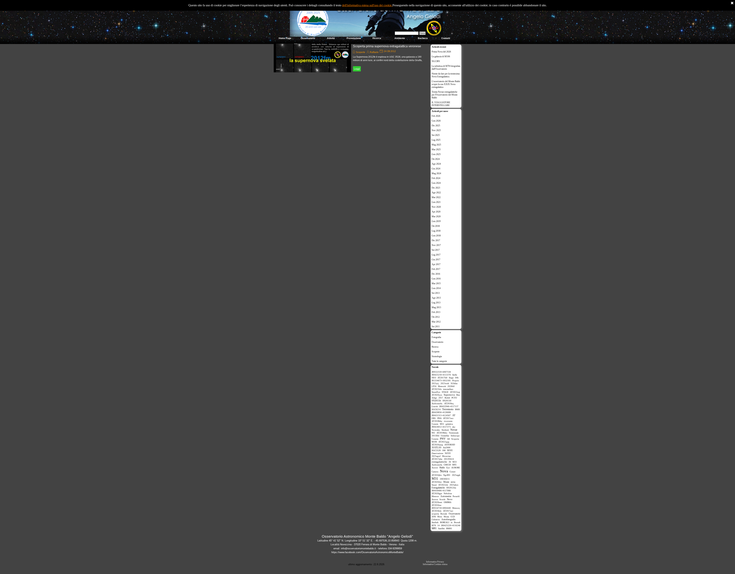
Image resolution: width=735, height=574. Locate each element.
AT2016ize (436, 505)
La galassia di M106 (441, 56)
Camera (435, 471)
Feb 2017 (436, 269)
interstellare (448, 389)
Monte (446, 482)
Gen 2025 (436, 154)
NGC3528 (436, 450)
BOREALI (444, 522)
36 (450, 462)
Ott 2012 (436, 317)
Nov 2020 (436, 207)
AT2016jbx (437, 475)
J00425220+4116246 (450, 525)
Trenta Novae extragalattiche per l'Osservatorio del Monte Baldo (444, 95)
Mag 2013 (436, 307)
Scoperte (360, 52)
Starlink (435, 522)
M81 (434, 528)
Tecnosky (436, 430)
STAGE (445, 392)
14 (438, 525)
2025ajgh (456, 475)
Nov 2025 (436, 130)
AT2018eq (449, 403)
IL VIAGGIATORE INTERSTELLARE (441, 104)
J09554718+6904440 (441, 508)
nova (453, 482)
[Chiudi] (732, 3)
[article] (351, 58)
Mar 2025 (436, 149)
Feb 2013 (436, 312)
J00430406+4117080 (441, 490)
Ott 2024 (436, 159)
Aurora (435, 499)
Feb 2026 (436, 116)
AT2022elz (443, 485)
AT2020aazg (437, 444)
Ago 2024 (436, 163)
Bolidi (447, 398)
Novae (453, 429)
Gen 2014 (436, 288)
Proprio (455, 380)
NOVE (448, 453)
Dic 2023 (436, 187)
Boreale (443, 514)
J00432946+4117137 (448, 406)
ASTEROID (449, 444)
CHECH (447, 465)
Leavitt (435, 406)
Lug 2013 (436, 302)
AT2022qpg (444, 442)
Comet (452, 471)
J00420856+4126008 (441, 412)
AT (453, 415)
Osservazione (437, 453)
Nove (449, 499)
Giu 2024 (436, 168)
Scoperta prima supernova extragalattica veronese (387, 46)
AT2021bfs (437, 389)
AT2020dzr (437, 482)
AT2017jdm (437, 459)
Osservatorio (437, 342)
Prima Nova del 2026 (441, 51)
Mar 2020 (436, 216)
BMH (457, 409)
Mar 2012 (436, 321)
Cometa (435, 439)
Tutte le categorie (439, 361)
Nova (444, 471)
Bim (458, 395)
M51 (442, 424)
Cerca (422, 33)
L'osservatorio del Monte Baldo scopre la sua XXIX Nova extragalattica (446, 84)
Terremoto (447, 409)
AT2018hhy (437, 421)
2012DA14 (449, 459)
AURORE (455, 467)
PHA (439, 418)
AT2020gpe (437, 493)
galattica (449, 424)
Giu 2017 (436, 259)
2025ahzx (454, 485)
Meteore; (456, 508)
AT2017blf (442, 377)
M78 (434, 525)
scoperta (435, 514)
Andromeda (437, 465)
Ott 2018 (436, 226)
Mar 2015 (436, 283)
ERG (434, 418)
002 (433, 433)
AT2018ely (437, 511)
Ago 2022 (436, 192)
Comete (435, 424)
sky (453, 427)
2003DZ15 (445, 479)
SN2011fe (436, 400)
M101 (450, 450)
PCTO (454, 398)
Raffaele (374, 52)
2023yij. (435, 383)
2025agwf (436, 456)
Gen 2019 (436, 221)
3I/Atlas (454, 383)
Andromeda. (437, 403)
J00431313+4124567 (441, 415)
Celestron (436, 519)
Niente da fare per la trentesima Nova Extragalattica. (446, 75)
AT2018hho (442, 433)
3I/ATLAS (436, 447)
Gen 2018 (436, 235)
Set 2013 (436, 293)
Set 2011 (436, 326)
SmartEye (436, 392)
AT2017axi (448, 511)
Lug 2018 (436, 230)
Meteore (435, 496)
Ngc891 (446, 475)
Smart (434, 485)
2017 (441, 398)
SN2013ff (447, 400)
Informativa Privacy (435, 561)
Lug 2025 (436, 140)
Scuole (442, 499)
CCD (453, 516)
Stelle (454, 375)
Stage (451, 377)
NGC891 (436, 61)
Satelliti (441, 528)
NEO (434, 377)
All (448, 439)
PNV (443, 438)
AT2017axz (448, 418)
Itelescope (455, 435)
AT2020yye (437, 395)
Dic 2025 (436, 125)
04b (457, 377)
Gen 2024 (436, 183)
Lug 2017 (436, 254)
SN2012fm (451, 488)
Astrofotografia (448, 519)
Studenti (445, 430)
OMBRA (447, 502)
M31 (435, 478)
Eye (448, 467)
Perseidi (456, 496)
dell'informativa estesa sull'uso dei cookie (367, 5)
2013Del (435, 435)
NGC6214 (436, 409)
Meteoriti (442, 386)
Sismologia (437, 356)
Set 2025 (436, 135)
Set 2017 (436, 250)
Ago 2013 (436, 297)
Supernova (449, 395)
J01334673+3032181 (441, 380)
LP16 (434, 386)
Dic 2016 (436, 274)
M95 (454, 465)
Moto (439, 516)
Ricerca (435, 346)
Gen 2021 (436, 202)
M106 (434, 442)
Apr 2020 (436, 211)
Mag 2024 (436, 173)
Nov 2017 (436, 245)
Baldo (442, 467)
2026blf (451, 386)
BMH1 (449, 528)
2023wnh (445, 383)
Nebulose (448, 493)
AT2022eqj (455, 392)
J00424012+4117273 (441, 427)
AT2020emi (437, 502)
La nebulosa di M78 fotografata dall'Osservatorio (446, 67)
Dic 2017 (436, 240)
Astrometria (445, 496)
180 (444, 450)
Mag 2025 (436, 144)
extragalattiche (439, 462)
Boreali (457, 522)
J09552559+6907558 (441, 372)
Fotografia (436, 337)
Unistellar (445, 435)
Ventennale (454, 433)
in (451, 522)
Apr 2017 (436, 264)
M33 (454, 462)
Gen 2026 (436, 120)
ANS (434, 516)
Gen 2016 (436, 278)
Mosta (446, 516)
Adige (434, 398)
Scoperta (455, 439)
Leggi (357, 69)
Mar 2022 (436, 197)
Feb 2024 (436, 178)
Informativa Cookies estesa (435, 564)
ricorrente (448, 421)
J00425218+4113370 (441, 375)
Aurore (435, 467)
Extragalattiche (438, 488)
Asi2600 (446, 447)
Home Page (285, 38)
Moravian (446, 456)
